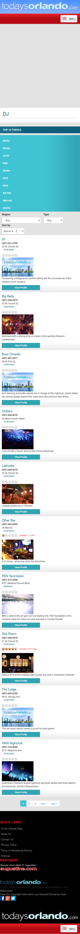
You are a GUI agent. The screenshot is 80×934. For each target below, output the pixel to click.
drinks (6, 170)
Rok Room (9, 634)
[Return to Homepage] (23, 882)
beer (5, 163)
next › (44, 803)
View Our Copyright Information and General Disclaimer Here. (33, 894)
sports (6, 208)
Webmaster (6, 890)
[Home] (40, 6)
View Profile (21, 287)
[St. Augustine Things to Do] (18, 867)
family (6, 140)
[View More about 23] (17, 266)
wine (5, 185)
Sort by (6, 225)
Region (6, 214)
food (5, 178)
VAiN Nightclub (12, 743)
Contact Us (7, 839)
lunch (6, 155)
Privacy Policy (9, 844)
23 (3, 239)
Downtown (9, 249)
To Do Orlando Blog (11, 828)
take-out (7, 200)
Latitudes (8, 465)
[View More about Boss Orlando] (17, 381)
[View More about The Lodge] (17, 716)
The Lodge (9, 689)
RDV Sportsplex (13, 576)
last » (54, 803)
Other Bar (8, 520)
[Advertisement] (40, 66)
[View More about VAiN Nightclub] (40, 771)
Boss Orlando (11, 354)
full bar (7, 193)
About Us (6, 834)
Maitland (8, 586)
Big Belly (8, 296)
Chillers (7, 411)
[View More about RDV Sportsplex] (40, 604)
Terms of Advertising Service (16, 850)
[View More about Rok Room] (40, 663)
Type (46, 214)
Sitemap (5, 856)
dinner (6, 148)
